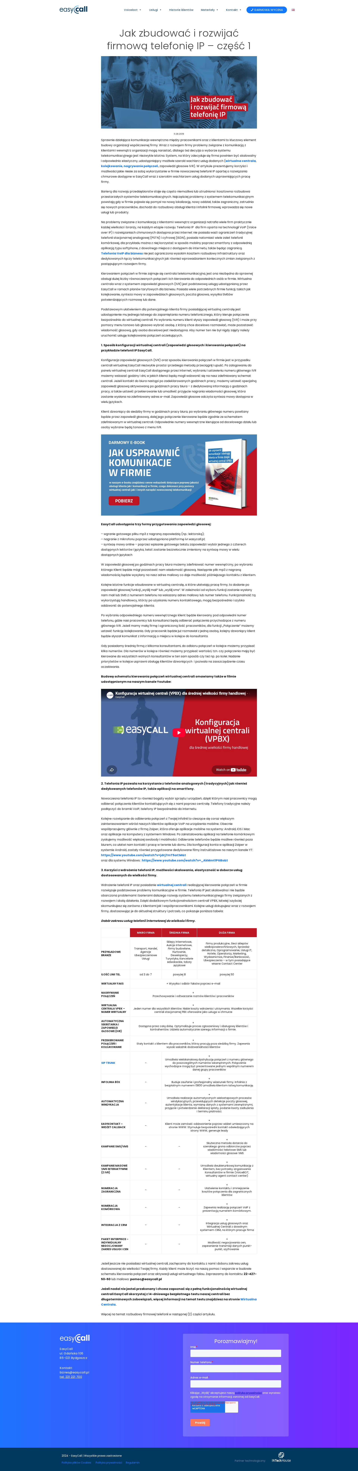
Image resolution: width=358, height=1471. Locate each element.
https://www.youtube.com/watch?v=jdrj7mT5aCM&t (143, 855)
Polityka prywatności (109, 1462)
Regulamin (133, 1462)
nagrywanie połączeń (141, 166)
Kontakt (232, 10)
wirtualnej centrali (172, 885)
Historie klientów (181, 10)
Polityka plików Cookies (76, 1462)
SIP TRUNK (108, 1063)
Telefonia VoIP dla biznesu (122, 253)
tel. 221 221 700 (71, 1377)
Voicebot (131, 10)
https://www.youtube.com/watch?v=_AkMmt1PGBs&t (185, 860)
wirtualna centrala (240, 161)
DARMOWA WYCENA (269, 10)
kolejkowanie (111, 166)
